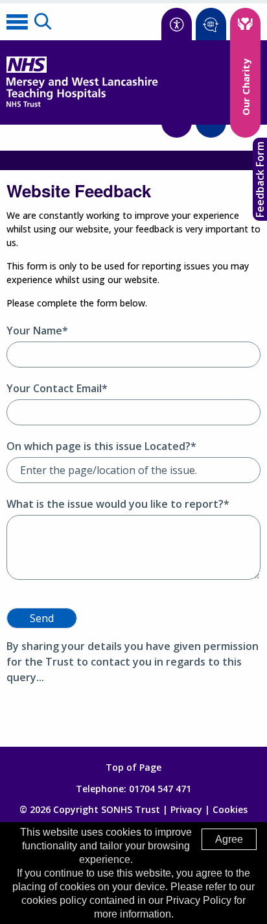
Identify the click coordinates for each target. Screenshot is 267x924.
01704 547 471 (160, 788)
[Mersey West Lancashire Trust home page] (81, 104)
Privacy (186, 809)
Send (42, 618)
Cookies (230, 809)
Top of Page (133, 767)
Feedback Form (260, 180)
